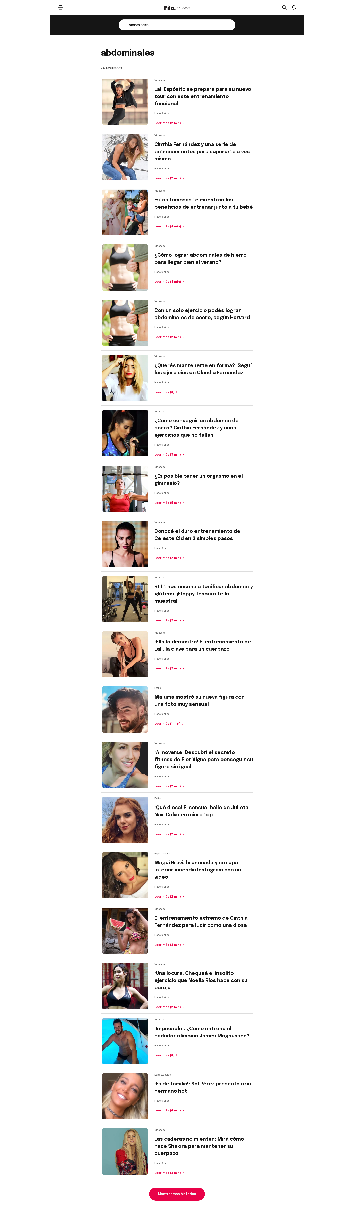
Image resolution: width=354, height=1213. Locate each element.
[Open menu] (60, 7)
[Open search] (284, 7)
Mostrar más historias (177, 1194)
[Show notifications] (294, 7)
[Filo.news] (177, 7)
